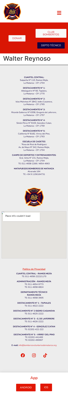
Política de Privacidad (34, 269)
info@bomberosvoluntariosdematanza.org (38, 345)
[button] (26, 387)
